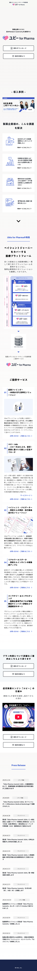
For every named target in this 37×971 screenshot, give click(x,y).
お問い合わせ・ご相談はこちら (20, 588)
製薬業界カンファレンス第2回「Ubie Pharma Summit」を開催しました (17, 923)
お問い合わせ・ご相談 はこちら (20, 436)
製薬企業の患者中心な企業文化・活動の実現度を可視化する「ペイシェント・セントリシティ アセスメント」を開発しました (18, 939)
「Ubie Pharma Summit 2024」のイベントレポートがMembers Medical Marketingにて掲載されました (18, 804)
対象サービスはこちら (23, 147)
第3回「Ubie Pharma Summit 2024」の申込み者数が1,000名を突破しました (18, 840)
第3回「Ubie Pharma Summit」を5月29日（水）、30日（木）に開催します (17, 889)
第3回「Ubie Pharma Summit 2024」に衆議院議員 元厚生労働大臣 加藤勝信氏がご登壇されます (18, 857)
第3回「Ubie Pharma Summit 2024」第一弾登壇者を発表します (18, 874)
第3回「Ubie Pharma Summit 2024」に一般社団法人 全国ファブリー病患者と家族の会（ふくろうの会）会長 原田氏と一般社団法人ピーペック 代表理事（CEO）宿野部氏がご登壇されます (18, 822)
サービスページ (25, 495)
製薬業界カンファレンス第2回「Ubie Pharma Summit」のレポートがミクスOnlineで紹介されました (17, 906)
